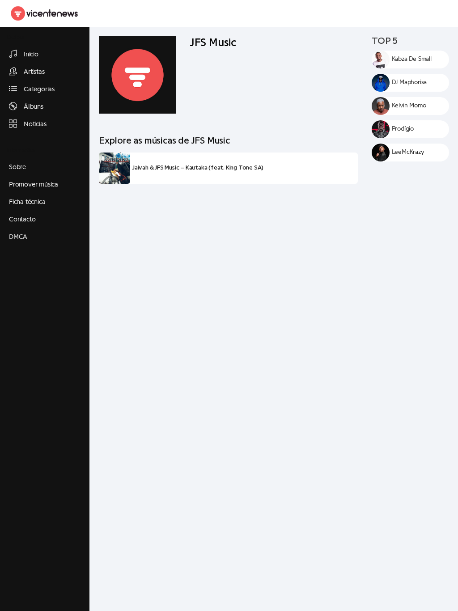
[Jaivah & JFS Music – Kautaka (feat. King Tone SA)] (114, 168)
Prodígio (403, 129)
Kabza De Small (412, 59)
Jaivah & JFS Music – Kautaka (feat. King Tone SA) (197, 168)
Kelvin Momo (409, 105)
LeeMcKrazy (408, 152)
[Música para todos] (44, 13)
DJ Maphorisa (409, 82)
